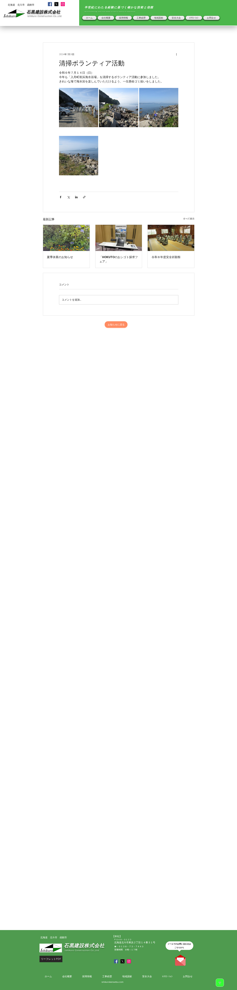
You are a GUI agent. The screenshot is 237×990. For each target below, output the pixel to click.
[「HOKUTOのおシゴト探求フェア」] (118, 238)
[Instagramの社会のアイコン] (63, 4)
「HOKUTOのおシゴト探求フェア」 (118, 259)
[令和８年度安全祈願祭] (171, 238)
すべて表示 (188, 218)
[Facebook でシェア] (60, 197)
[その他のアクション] (176, 54)
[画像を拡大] (78, 107)
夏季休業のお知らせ (60, 257)
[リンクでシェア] (84, 197)
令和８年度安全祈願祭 (166, 257)
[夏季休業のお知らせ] (66, 238)
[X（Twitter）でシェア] (68, 197)
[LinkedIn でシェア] (76, 197)
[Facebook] (50, 4)
